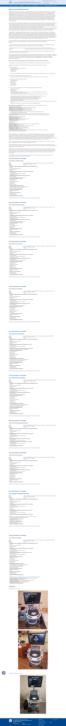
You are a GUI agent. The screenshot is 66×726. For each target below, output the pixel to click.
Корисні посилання (41, 723)
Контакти (55, 5)
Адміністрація (22, 5)
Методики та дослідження (48, 5)
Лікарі (41, 5)
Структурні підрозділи (35, 5)
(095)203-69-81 (53, 2)
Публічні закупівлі (41, 725)
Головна (11, 5)
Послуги (28, 5)
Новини (16, 5)
